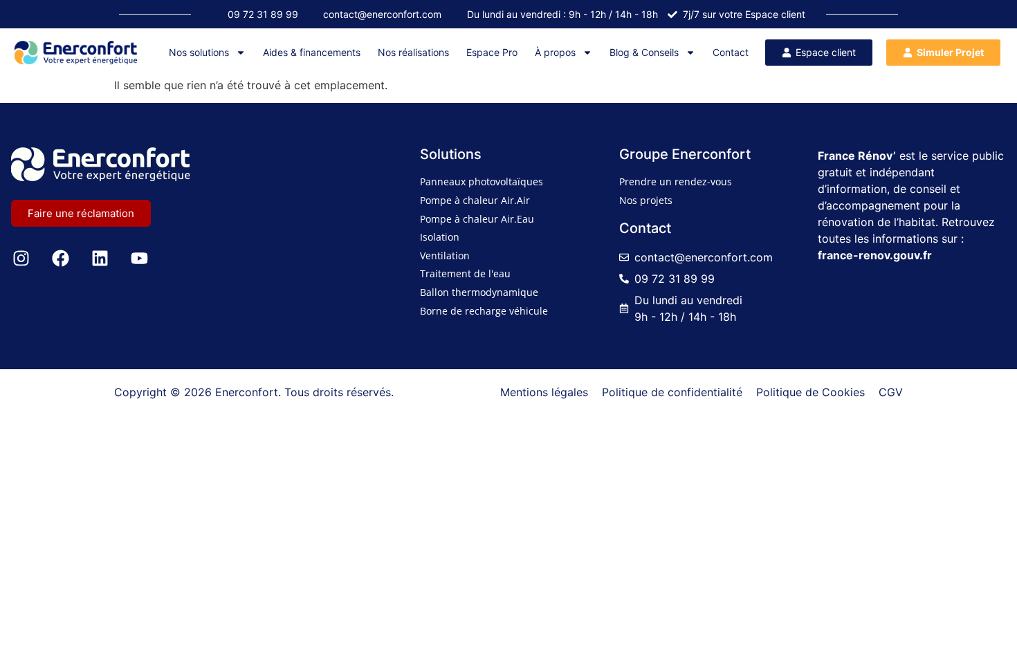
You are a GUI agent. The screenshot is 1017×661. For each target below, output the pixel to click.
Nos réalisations (413, 52)
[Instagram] (20, 258)
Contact (731, 52)
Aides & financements (311, 52)
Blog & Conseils (644, 52)
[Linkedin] (99, 258)
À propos (555, 52)
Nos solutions (199, 52)
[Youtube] (139, 258)
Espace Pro (491, 52)
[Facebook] (60, 258)
